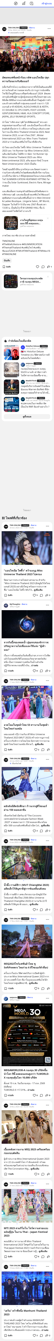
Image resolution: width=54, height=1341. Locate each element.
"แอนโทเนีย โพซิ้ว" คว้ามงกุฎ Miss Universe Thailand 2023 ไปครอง (23, 572)
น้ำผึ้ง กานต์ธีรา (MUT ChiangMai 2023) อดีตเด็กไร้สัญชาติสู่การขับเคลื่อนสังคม (26, 886)
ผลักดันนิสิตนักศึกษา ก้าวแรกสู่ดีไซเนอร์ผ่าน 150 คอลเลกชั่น (25, 807)
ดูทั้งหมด (27, 416)
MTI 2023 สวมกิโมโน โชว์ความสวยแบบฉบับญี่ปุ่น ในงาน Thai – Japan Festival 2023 (26, 1231)
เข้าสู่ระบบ (47, 3)
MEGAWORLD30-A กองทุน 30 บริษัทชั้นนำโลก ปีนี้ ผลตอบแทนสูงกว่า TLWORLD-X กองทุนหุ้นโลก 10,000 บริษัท (26, 1073)
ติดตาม (32, 27)
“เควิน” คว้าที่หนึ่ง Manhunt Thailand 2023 (25, 1312)
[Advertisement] (27, 16)
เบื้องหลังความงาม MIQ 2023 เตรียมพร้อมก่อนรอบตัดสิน (27, 1151)
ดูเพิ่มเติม (38, 589)
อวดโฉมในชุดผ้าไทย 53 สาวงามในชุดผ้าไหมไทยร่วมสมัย (26, 726)
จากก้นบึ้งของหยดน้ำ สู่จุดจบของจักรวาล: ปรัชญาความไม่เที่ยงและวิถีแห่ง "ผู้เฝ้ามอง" (26, 646)
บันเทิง (7, 260)
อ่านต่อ (34, 665)
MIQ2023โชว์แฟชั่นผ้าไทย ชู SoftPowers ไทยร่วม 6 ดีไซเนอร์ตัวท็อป (26, 965)
